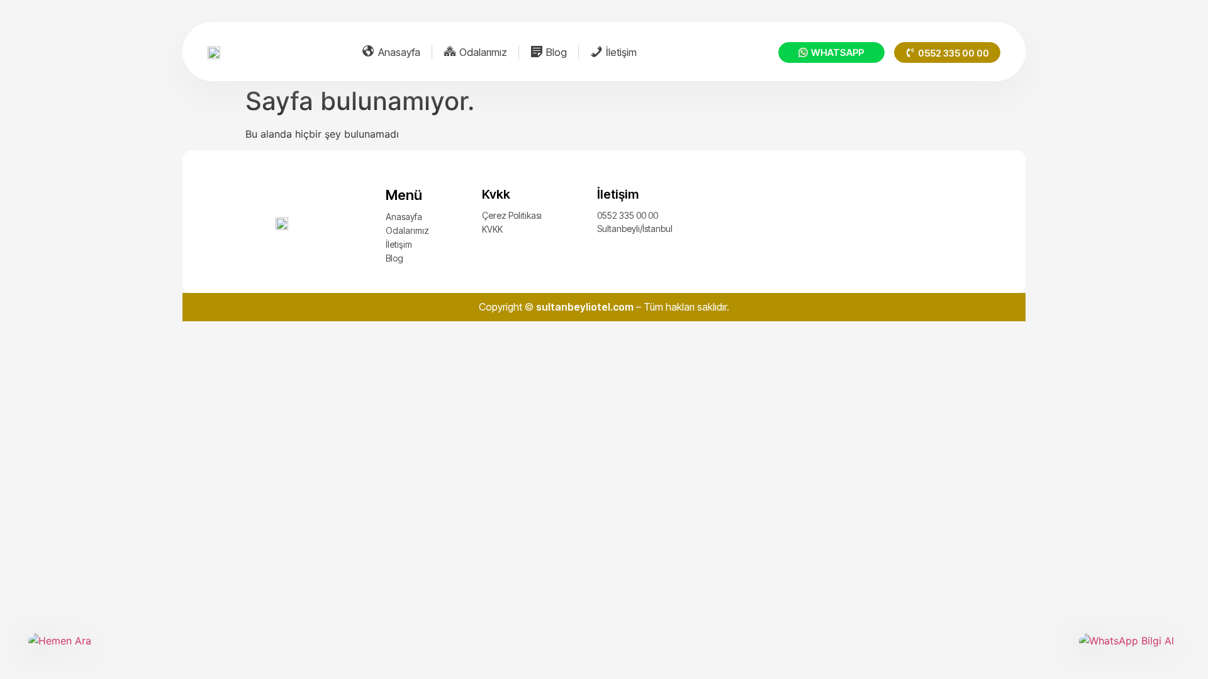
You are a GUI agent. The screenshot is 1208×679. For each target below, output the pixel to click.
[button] (947, 52)
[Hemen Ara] (78, 649)
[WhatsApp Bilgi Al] (1129, 649)
